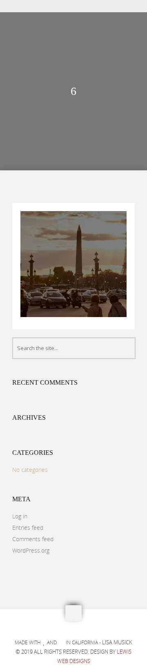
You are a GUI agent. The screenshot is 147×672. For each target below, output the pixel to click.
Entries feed (27, 527)
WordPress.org (30, 550)
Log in (19, 516)
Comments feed (32, 539)
